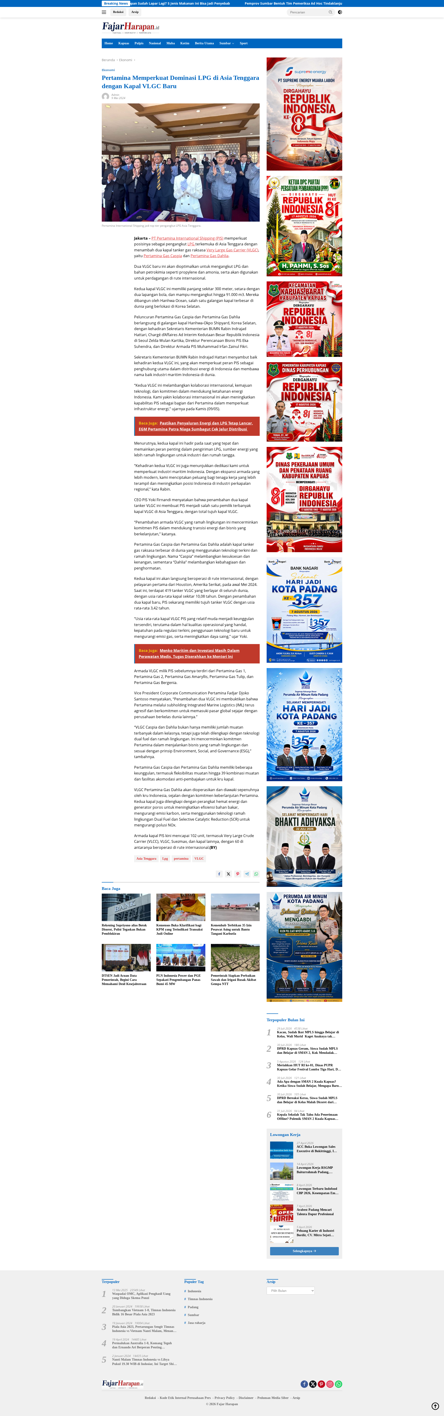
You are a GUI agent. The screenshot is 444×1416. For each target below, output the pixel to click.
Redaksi (118, 12)
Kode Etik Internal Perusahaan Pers (185, 1398)
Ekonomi (108, 70)
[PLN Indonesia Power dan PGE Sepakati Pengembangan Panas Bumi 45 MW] (180, 957)
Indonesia (194, 1291)
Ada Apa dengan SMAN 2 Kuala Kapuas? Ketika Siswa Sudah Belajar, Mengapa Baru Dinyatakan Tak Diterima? (308, 1084)
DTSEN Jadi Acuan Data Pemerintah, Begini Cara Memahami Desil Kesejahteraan (124, 980)
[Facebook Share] (219, 874)
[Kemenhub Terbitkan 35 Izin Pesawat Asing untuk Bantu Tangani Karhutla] (235, 907)
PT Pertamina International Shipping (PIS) (187, 238)
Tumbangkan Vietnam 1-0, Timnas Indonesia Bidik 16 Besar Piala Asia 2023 (144, 1312)
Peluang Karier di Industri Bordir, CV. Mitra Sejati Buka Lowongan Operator (315, 1233)
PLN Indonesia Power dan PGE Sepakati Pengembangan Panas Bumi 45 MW (178, 980)
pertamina (181, 858)
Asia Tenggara (146, 858)
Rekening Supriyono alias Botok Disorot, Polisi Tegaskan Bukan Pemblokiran (124, 929)
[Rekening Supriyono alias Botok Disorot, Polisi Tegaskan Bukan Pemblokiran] (126, 907)
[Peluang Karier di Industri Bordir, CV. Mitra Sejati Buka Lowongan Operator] (281, 1234)
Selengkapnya (303, 1251)
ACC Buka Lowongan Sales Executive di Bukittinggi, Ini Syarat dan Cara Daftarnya (316, 1149)
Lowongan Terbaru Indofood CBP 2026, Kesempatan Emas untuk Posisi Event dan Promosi (317, 1191)
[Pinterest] (321, 1384)
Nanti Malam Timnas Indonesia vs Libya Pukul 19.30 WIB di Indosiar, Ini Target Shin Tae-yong (144, 1362)
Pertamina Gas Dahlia (209, 255)
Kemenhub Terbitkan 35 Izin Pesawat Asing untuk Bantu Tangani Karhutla (231, 929)
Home (109, 43)
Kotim (184, 43)
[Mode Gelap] (340, 12)
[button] (330, 12)
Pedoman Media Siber (273, 1398)
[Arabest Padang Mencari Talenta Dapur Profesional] (281, 1213)
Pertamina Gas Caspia (163, 255)
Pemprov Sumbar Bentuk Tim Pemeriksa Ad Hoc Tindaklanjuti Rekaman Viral (233, 3)
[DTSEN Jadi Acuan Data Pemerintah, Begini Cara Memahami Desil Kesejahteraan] (126, 957)
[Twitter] (313, 1384)
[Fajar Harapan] (131, 27)
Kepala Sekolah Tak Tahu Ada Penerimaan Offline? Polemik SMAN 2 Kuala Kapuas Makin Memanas (307, 1117)
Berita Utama (204, 43)
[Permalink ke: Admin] (105, 96)
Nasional (155, 43)
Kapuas (123, 43)
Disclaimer (246, 1398)
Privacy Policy (225, 1398)
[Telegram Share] (247, 874)
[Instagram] (330, 1384)
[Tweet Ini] (228, 874)
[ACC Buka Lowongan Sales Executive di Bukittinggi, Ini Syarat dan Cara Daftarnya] (281, 1150)
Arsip (135, 12)
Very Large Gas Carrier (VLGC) (232, 250)
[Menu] (105, 12)
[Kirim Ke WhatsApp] (256, 874)
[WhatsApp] (338, 1384)
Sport (244, 43)
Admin (115, 95)
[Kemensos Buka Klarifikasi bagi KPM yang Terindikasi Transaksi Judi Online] (180, 907)
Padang (193, 1307)
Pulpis (139, 43)
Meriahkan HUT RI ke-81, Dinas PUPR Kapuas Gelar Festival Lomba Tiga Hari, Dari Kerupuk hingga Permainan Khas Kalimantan (309, 1068)
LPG (191, 244)
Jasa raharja (196, 1323)
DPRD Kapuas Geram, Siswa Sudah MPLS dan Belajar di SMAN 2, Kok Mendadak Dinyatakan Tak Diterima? (307, 1051)
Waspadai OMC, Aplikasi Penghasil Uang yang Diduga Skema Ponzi (141, 1296)
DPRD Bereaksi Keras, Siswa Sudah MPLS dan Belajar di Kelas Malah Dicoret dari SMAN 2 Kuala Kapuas (307, 1100)
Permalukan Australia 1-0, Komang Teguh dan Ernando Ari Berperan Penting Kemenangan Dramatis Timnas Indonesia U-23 (143, 1345)
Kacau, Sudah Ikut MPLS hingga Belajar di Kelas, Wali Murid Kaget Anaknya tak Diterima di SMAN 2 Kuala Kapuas (308, 1034)
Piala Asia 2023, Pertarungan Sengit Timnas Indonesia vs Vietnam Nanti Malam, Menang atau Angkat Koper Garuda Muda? (143, 1329)
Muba (170, 43)
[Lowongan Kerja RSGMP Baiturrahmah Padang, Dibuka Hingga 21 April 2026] (281, 1171)
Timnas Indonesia (200, 1299)
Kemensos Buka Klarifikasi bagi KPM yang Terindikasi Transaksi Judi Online (179, 929)
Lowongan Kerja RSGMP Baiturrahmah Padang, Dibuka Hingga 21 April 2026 (317, 1170)
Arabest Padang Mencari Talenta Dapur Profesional (315, 1212)
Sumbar (225, 43)
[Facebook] (304, 1384)
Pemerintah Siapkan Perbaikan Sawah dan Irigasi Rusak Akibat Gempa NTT (233, 980)
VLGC (199, 858)
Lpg (165, 858)
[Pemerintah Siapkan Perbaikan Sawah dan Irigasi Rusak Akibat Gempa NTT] (235, 957)
